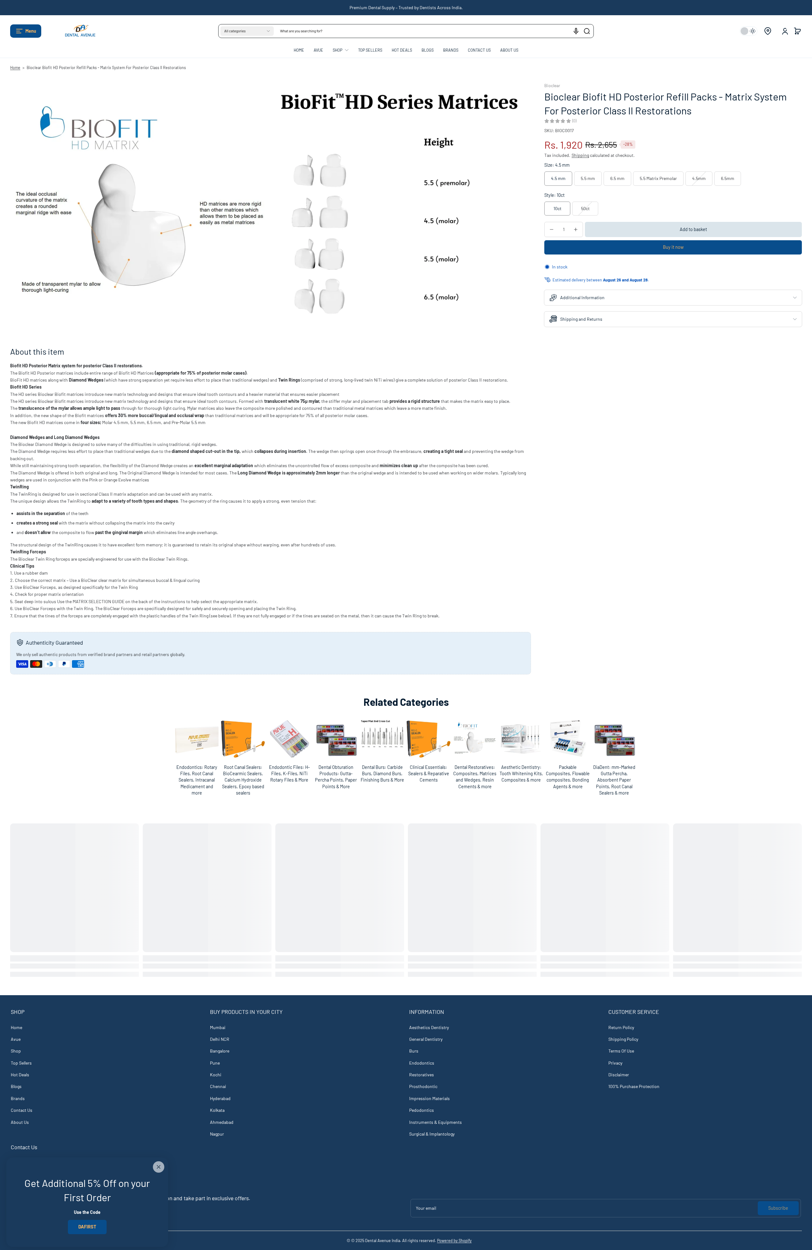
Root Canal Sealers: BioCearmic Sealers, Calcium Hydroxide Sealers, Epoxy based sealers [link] (243, 780)
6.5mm (727, 178)
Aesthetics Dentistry (429, 1027)
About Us (20, 1122)
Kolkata (217, 1110)
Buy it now (673, 247)
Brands (18, 1098)
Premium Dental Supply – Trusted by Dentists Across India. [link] (406, 7)
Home (15, 67)
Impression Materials (429, 1098)
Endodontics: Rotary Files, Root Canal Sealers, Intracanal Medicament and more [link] (196, 780)
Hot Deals (20, 1074)
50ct (585, 208)
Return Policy (621, 1027)
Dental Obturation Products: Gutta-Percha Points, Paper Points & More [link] (336, 776)
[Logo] (76, 31)
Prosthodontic (423, 1086)
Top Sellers (21, 1063)
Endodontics (421, 1063)
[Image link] (197, 758)
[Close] (158, 1167)
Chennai (218, 1086)
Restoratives (421, 1074)
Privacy (615, 1063)
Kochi (215, 1074)
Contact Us (21, 1110)
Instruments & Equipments (435, 1122)
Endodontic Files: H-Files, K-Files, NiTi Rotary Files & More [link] (289, 773)
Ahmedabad (221, 1122)
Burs (413, 1050)
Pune (215, 1063)
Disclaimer (618, 1074)
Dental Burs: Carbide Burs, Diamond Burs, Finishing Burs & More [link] (382, 773)
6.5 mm (617, 178)
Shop (16, 1050)
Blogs (16, 1086)
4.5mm (699, 178)
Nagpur (217, 1134)
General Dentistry (425, 1039)
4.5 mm (558, 178)
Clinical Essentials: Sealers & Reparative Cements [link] (428, 773)
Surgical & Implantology (432, 1134)
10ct (557, 208)
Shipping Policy (623, 1039)
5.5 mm (588, 178)
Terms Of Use (621, 1050)
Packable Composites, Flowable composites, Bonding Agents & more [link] (568, 776)
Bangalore (219, 1050)
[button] (25, 31)
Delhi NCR (219, 1039)
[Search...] (587, 31)
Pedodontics (421, 1110)
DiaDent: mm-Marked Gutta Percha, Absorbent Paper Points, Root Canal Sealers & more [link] (614, 780)
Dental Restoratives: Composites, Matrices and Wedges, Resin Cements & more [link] (474, 776)
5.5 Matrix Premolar (658, 178)
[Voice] (576, 31)
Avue (16, 1039)
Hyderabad (220, 1098)
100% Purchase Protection (633, 1086)
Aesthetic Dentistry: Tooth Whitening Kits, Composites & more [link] (521, 773)
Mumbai (218, 1027)
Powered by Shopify (454, 1240)
